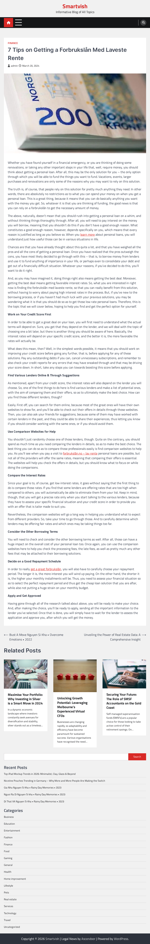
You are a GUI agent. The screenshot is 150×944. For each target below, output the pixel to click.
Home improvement (15, 879)
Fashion (8, 837)
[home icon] (8, 22)
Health (7, 872)
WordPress (121, 938)
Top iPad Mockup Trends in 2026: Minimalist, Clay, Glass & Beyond (40, 774)
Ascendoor (88, 938)
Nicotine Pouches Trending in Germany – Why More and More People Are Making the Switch (54, 781)
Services (8, 906)
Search (137, 757)
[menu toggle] (18, 22)
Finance (13, 43)
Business (9, 817)
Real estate (10, 899)
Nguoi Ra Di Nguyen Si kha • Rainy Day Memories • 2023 (34, 794)
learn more (87, 234)
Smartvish (75, 6)
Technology (10, 913)
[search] (143, 23)
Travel (7, 920)
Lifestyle (8, 886)
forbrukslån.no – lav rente (80, 453)
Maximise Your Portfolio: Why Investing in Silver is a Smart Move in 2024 (25, 699)
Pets (6, 892)
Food (6, 851)
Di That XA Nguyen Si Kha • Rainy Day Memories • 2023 (34, 801)
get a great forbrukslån (46, 569)
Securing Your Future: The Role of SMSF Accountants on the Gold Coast (123, 701)
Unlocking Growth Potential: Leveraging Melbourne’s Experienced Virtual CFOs (72, 707)
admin (14, 66)
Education (9, 824)
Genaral (8, 865)
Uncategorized (12, 927)
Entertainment (12, 830)
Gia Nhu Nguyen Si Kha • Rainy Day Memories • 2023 (32, 787)
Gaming (8, 858)
